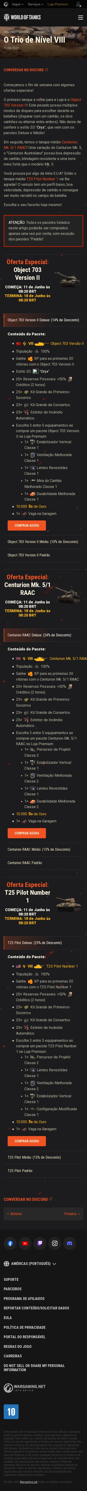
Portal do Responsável (24, 1337)
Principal (9, 32)
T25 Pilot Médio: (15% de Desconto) (34, 1157)
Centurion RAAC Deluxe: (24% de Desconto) (39, 635)
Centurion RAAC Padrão (25, 863)
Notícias (24, 32)
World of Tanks (22, 18)
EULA (8, 1318)
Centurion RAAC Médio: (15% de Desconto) (39, 849)
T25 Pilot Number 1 (42, 179)
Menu (80, 18)
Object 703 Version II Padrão (29, 555)
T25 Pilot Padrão (20, 1171)
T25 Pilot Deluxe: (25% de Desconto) (35, 943)
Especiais (39, 32)
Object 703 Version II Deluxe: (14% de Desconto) (43, 320)
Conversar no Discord (24, 70)
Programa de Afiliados (24, 1299)
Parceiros (13, 1289)
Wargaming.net (28, 1482)
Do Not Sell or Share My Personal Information (34, 1368)
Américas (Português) (31, 1263)
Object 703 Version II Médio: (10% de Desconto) (43, 542)
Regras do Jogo (18, 1347)
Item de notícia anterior (14, 1214)
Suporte (11, 1280)
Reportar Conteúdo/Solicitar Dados (36, 1308)
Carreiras (13, 1356)
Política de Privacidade (24, 1328)
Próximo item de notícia (72, 1214)
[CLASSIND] (11, 1411)
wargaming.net (24, 1388)
